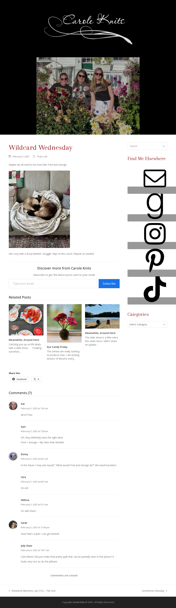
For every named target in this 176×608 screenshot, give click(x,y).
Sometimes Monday (153, 591)
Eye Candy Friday (57, 347)
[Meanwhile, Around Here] (26, 319)
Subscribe (109, 283)
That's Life (42, 156)
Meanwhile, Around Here (24, 339)
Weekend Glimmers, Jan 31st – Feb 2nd (32, 591)
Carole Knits (78, 602)
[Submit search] (164, 146)
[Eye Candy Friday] (64, 323)
